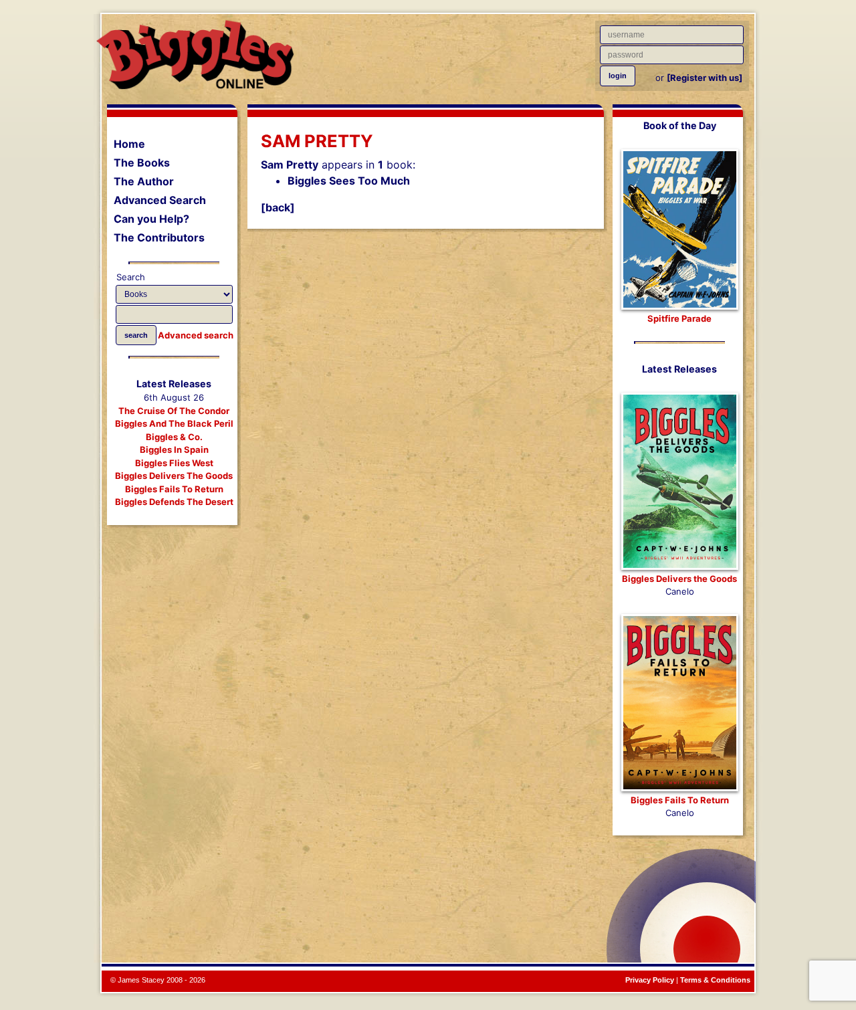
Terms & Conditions (715, 980)
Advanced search (195, 335)
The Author (144, 181)
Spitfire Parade (679, 318)
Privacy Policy (649, 980)
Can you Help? (151, 218)
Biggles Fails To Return (174, 489)
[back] (278, 207)
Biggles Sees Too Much (349, 180)
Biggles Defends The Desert (174, 501)
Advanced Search (160, 200)
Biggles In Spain (174, 449)
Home (129, 143)
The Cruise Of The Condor (173, 410)
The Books (142, 162)
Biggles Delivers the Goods (679, 578)
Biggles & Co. (174, 436)
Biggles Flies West (174, 463)
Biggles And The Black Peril (174, 423)
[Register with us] (704, 77)
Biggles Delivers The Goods (174, 475)
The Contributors (159, 237)
